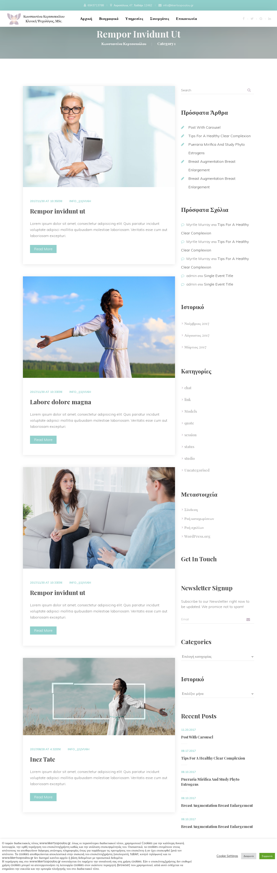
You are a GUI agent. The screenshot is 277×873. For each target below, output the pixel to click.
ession (190, 434)
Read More (43, 249)
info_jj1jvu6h (80, 201)
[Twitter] (252, 18)
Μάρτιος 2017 (195, 347)
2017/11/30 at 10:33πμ (46, 392)
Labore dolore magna (60, 402)
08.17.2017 (188, 751)
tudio (189, 458)
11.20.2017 (188, 730)
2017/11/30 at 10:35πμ (46, 201)
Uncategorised (196, 470)
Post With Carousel (204, 127)
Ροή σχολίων (194, 527)
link (187, 399)
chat (187, 387)
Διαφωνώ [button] (249, 856)
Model (190, 411)
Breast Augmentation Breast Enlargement (217, 805)
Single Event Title (218, 275)
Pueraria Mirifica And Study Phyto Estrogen (210, 782)
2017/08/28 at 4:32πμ (45, 749)
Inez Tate (42, 759)
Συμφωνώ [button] (267, 856)
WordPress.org (197, 536)
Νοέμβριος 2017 (196, 323)
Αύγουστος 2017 (196, 335)
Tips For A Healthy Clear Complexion (219, 136)
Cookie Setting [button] (227, 856)
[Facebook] (244, 18)
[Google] (261, 18)
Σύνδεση (191, 509)
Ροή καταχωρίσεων (199, 518)
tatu (189, 446)
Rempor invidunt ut (57, 211)
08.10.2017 (188, 772)
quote (189, 423)
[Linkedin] (269, 18)
